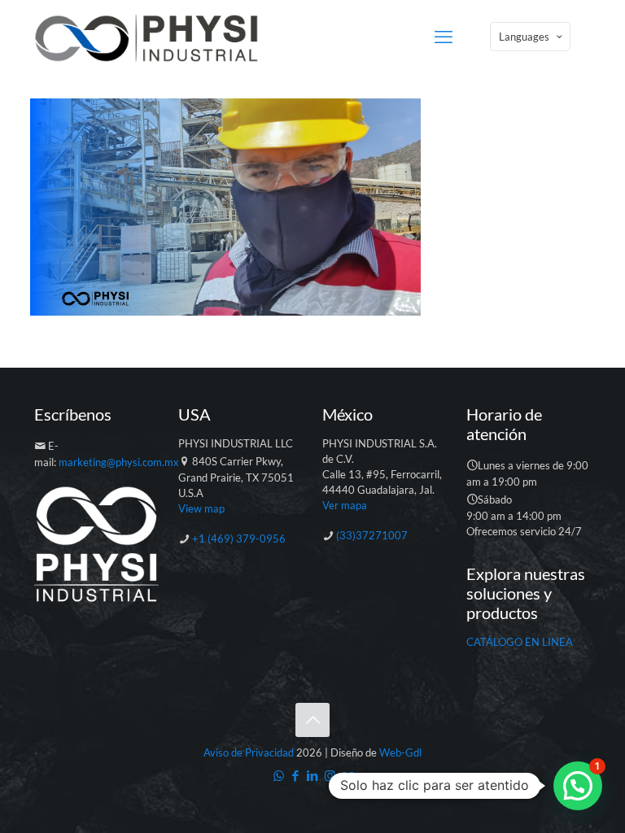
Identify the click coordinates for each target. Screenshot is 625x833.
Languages (524, 36)
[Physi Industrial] (146, 36)
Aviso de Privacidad (248, 752)
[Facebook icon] (296, 775)
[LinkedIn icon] (313, 775)
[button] (577, 785)
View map (201, 508)
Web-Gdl (400, 752)
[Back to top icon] (312, 720)
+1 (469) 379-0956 (239, 538)
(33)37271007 (372, 535)
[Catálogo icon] (347, 775)
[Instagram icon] (330, 775)
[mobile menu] (443, 36)
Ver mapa (344, 505)
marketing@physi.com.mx (119, 462)
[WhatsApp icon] (279, 775)
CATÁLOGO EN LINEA (519, 641)
